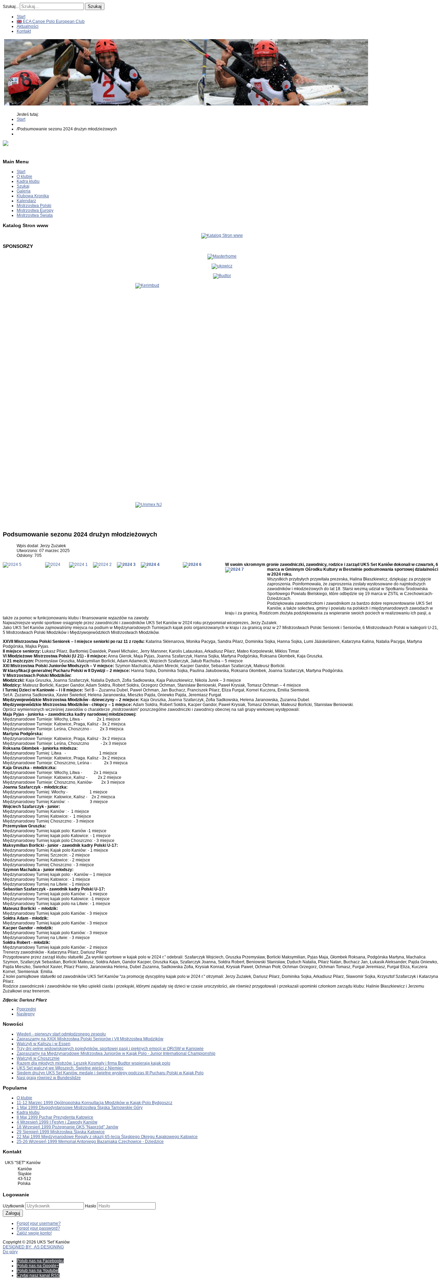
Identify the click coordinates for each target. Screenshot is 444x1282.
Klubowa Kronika (33, 195)
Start (21, 16)
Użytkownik (13, 1206)
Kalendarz (26, 200)
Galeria (24, 191)
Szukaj (95, 6)
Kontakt (24, 31)
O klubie (24, 176)
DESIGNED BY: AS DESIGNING (33, 1247)
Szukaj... (11, 6)
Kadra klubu (28, 181)
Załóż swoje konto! (34, 1233)
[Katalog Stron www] (222, 235)
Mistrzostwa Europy (35, 210)
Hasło (90, 1206)
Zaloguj (13, 1213)
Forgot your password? (38, 1228)
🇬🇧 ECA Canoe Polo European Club (51, 21)
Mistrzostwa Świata (35, 215)
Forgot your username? (39, 1223)
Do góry (10, 1251)
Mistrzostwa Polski (34, 205)
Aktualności (28, 26)
